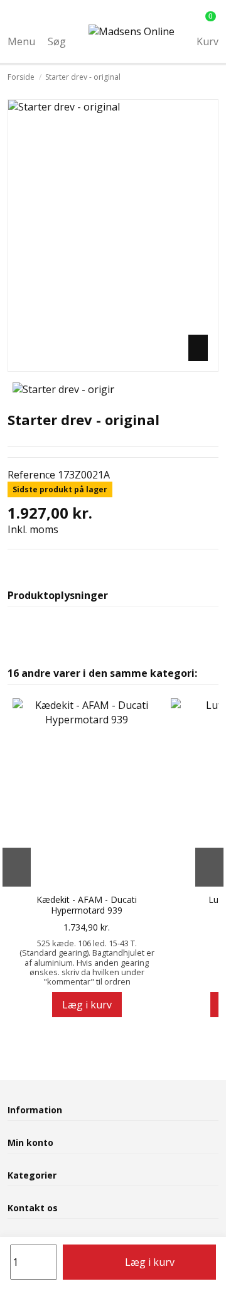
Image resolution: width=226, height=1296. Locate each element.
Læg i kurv (150, 1262)
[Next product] (214, 77)
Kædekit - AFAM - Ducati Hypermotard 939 (86, 905)
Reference (31, 475)
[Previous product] (206, 77)
